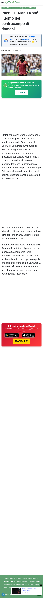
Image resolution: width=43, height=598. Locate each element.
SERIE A (32, 8)
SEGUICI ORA (21, 92)
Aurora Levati (6, 50)
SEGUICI (25, 39)
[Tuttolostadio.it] (13, 2)
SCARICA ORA (21, 341)
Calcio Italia (6, 8)
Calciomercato (16, 8)
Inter (25, 8)
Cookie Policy (8, 594)
